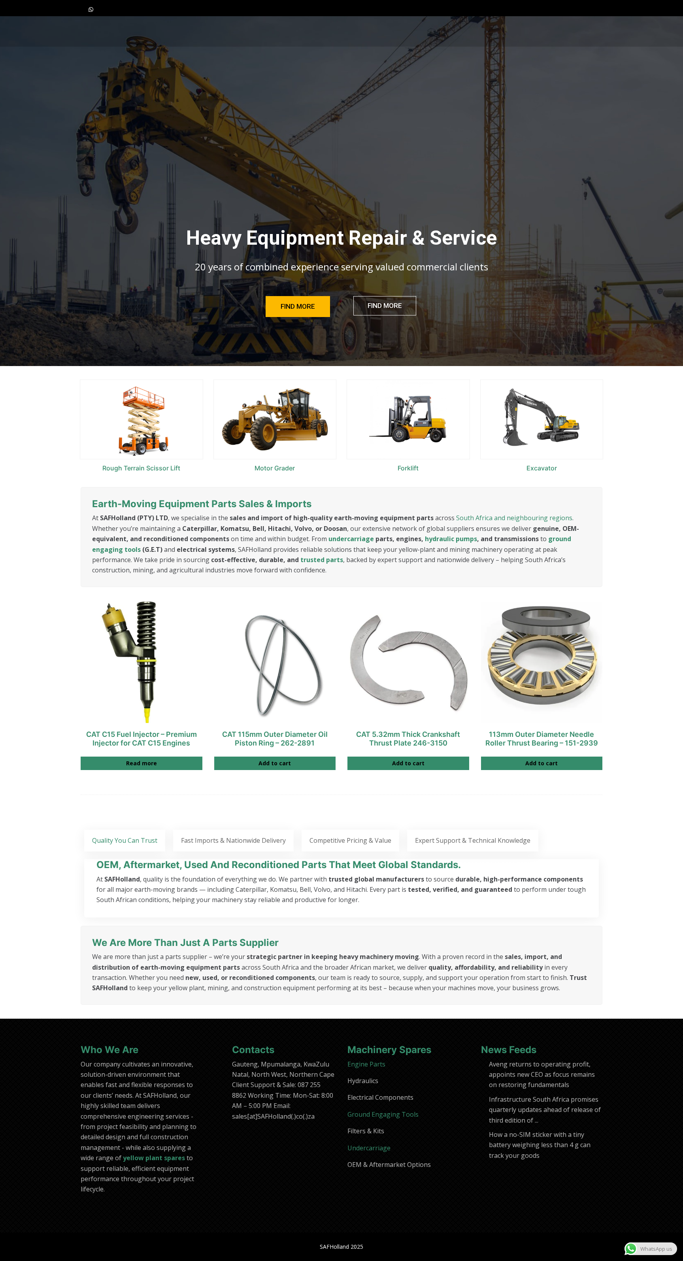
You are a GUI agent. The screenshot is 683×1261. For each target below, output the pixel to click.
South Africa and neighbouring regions (514, 517)
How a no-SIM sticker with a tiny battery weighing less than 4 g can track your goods (540, 1145)
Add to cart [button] (274, 763)
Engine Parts (366, 1064)
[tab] (124, 840)
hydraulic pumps (451, 538)
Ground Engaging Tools (383, 1114)
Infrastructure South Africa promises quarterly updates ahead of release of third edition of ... (545, 1110)
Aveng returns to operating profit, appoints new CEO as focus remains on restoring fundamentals (542, 1074)
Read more (141, 763)
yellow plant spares (154, 1157)
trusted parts (321, 559)
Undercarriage (369, 1148)
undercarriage (351, 538)
